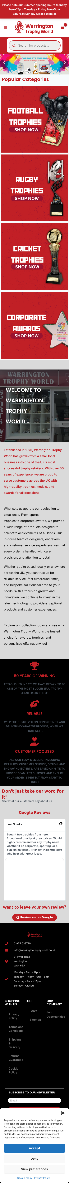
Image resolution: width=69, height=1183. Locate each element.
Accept (34, 1148)
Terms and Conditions (14, 1029)
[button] (63, 1113)
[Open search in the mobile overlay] (34, 45)
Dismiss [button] (51, 13)
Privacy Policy (42, 1178)
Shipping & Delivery (14, 1043)
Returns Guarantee (14, 1058)
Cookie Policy (24, 1178)
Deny (34, 1159)
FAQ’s (33, 1011)
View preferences (34, 1169)
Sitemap (35, 1019)
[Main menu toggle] (5, 27)
